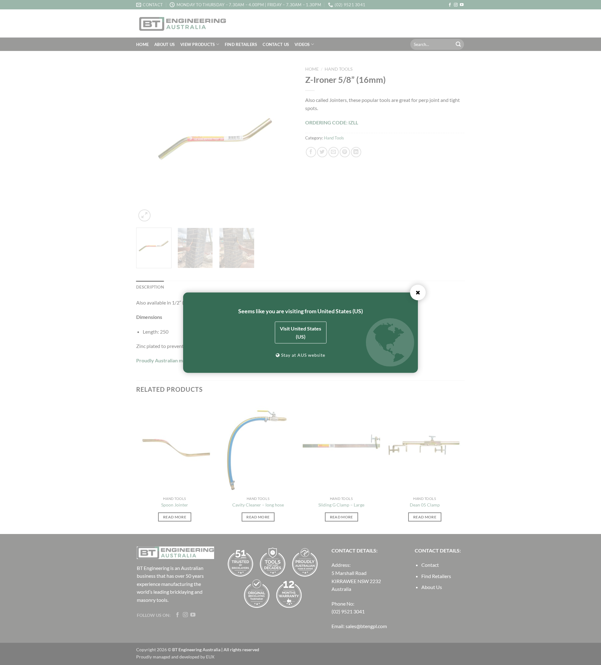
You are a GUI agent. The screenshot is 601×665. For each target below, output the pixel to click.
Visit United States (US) (300, 332)
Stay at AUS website (302, 354)
